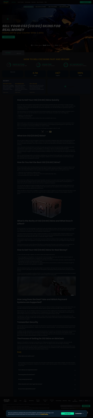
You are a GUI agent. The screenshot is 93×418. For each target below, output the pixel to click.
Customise (78, 413)
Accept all (67, 413)
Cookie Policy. (44, 414)
